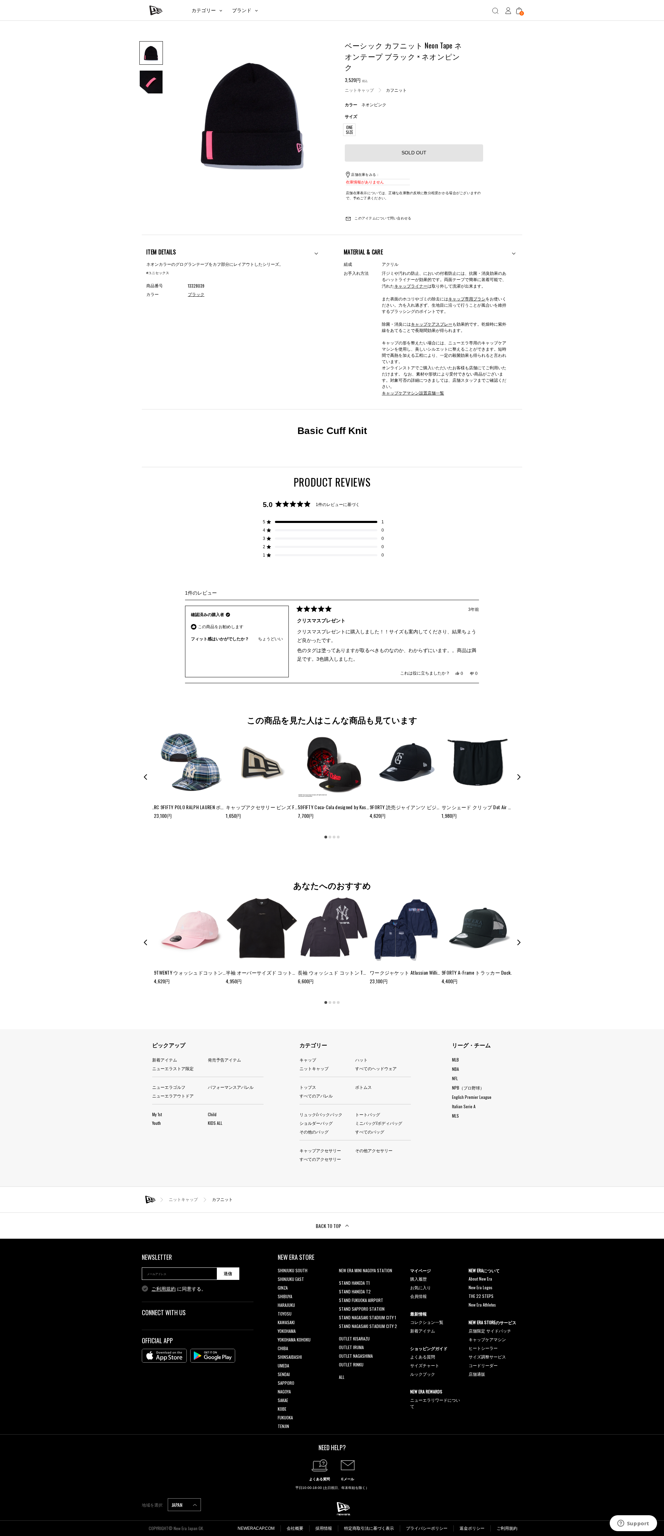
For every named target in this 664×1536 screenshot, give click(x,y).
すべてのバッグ (369, 1132)
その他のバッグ (314, 1132)
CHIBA (283, 1348)
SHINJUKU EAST (291, 1279)
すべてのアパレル (316, 1096)
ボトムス (363, 1087)
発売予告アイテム (224, 1060)
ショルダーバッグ (316, 1123)
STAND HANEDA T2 (355, 1291)
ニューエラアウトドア (173, 1096)
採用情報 (323, 1528)
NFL (455, 1078)
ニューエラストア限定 (173, 1068)
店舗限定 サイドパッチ (490, 1331)
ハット (361, 1060)
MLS (455, 1116)
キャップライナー (410, 286)
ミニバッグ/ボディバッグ (378, 1123)
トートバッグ (367, 1114)
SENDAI (284, 1374)
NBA (455, 1069)
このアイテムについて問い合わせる (382, 218)
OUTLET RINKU (351, 1364)
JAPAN (177, 1504)
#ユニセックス (157, 273)
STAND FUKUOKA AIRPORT (361, 1300)
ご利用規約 (163, 1289)
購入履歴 (418, 1279)
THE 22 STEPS (481, 1296)
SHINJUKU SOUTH (292, 1270)
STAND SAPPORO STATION (362, 1309)
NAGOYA (284, 1391)
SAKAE (283, 1400)
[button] (323, 521)
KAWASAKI (286, 1322)
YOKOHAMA (287, 1331)
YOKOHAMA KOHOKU (294, 1340)
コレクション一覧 (426, 1322)
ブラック (196, 294)
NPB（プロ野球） (468, 1088)
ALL (341, 1377)
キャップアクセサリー (320, 1150)
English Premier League (471, 1097)
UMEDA (283, 1365)
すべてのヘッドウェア (376, 1068)
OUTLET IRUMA (351, 1347)
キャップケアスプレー (431, 324)
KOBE (282, 1409)
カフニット (396, 90)
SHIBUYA (285, 1296)
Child (212, 1114)
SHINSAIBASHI (290, 1357)
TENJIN (283, 1426)
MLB (455, 1060)
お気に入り (420, 1287)
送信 (228, 1273)
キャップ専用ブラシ (467, 298)
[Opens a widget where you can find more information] (633, 1524)
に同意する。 (178, 1289)
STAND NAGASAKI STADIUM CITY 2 (368, 1326)
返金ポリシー (472, 1528)
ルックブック (422, 1374)
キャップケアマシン (487, 1339)
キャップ (307, 1060)
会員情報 (418, 1296)
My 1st (157, 1114)
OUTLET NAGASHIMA (356, 1356)
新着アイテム (164, 1060)
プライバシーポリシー (427, 1528)
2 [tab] (330, 837)
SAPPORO (286, 1383)
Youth (156, 1123)
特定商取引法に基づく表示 (369, 1528)
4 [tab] (338, 837)
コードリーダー (483, 1365)
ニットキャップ (359, 90)
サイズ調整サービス (487, 1356)
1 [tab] (325, 837)
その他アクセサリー (374, 1150)
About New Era (480, 1279)
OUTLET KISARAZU (354, 1338)
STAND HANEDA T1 (354, 1283)
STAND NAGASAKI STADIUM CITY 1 (367, 1317)
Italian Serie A (464, 1106)
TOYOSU (285, 1314)
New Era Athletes (482, 1305)
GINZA (283, 1288)
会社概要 (295, 1528)
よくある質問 (422, 1356)
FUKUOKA (285, 1417)
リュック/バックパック (320, 1114)
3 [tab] (334, 837)
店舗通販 (477, 1374)
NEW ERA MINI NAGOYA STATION (365, 1270)
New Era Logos (480, 1287)
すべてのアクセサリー (320, 1159)
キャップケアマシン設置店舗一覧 (413, 393)
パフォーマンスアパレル (230, 1087)
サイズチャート (424, 1365)
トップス (307, 1087)
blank (343, 1279)
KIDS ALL (215, 1123)
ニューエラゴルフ (168, 1087)
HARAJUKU (286, 1305)
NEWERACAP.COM (256, 1528)
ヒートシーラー (483, 1348)
